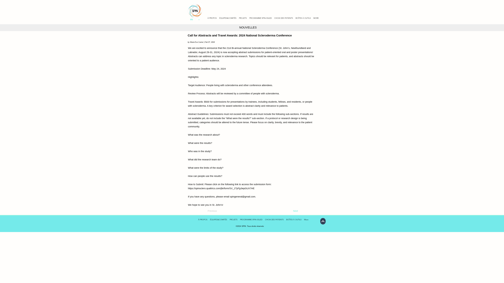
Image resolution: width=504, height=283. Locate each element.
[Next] (323, 221)
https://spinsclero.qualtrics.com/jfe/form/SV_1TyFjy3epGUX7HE (221, 188)
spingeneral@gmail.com (242, 196)
